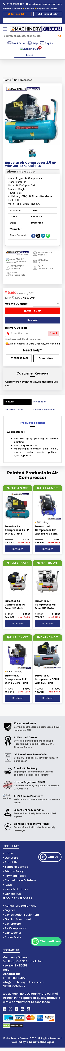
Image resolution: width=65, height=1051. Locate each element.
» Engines (9, 910)
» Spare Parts (12, 937)
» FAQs (7, 885)
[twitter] (16, 1009)
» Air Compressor (15, 928)
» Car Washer (12, 933)
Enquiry (48, 43)
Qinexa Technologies (40, 1042)
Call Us (52, 857)
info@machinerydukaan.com (45, 4)
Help (35, 43)
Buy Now (17, 549)
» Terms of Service (15, 867)
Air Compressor (23, 80)
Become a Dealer (49, 14)
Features (10, 401)
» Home (8, 853)
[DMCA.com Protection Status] (13, 1025)
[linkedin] (22, 1009)
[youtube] (28, 1009)
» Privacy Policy (13, 871)
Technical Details (14, 409)
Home (7, 80)
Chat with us (50, 941)
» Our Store (10, 858)
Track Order (18, 43)
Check (54, 333)
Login (30, 55)
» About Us (10, 862)
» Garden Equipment (17, 919)
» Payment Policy (14, 876)
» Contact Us (12, 894)
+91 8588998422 (14, 4)
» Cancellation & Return (19, 880)
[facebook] (4, 1009)
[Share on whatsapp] (48, 235)
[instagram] (10, 1009)
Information (39, 401)
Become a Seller (18, 14)
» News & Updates (15, 889)
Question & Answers (44, 409)
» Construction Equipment (21, 915)
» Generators (12, 924)
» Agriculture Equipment (19, 906)
